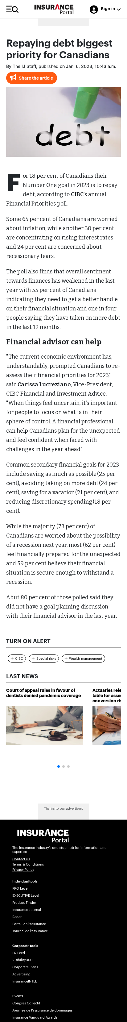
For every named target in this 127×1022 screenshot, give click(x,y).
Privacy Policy (23, 869)
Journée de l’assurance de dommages (42, 1010)
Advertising (21, 974)
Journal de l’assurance (30, 931)
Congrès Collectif (26, 1003)
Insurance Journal (26, 910)
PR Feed (18, 953)
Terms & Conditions (28, 864)
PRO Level (20, 888)
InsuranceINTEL (24, 981)
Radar (17, 917)
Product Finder (24, 902)
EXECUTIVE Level (25, 895)
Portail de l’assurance (29, 924)
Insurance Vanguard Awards (34, 1017)
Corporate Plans (25, 967)
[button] (58, 766)
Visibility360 (22, 960)
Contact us (21, 859)
